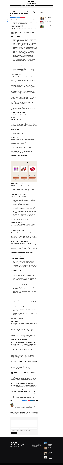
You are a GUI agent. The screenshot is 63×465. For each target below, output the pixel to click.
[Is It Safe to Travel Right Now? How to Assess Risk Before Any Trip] (42, 26)
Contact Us (35, 463)
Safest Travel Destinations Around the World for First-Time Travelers (50, 458)
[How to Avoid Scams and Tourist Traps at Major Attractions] (45, 453)
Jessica (13, 15)
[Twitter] (7, 23)
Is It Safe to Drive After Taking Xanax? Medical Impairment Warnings (24, 413)
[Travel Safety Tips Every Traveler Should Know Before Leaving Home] (42, 22)
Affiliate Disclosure (51, 463)
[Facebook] (7, 21)
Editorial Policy (43, 463)
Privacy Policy (38, 463)
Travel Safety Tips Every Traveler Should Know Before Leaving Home (48, 22)
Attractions (30, 5)
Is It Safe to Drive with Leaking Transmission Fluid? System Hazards (14, 413)
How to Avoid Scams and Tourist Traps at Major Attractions (50, 453)
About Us (40, 5)
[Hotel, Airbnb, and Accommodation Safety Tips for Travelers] (45, 448)
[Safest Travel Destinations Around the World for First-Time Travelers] (45, 457)
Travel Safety (35, 5)
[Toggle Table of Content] (21, 26)
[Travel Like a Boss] (31, 2)
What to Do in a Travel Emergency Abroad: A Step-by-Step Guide (50, 444)
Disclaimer (46, 463)
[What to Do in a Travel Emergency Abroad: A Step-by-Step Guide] (45, 443)
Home (22, 5)
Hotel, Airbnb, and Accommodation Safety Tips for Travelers (50, 449)
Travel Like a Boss (14, 463)
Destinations (26, 5)
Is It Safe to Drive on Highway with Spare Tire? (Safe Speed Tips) (33, 413)
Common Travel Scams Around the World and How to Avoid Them (48, 18)
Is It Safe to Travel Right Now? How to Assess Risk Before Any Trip (48, 26)
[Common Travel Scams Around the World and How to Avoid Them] (42, 18)
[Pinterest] (7, 25)
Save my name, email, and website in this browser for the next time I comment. (21, 430)
